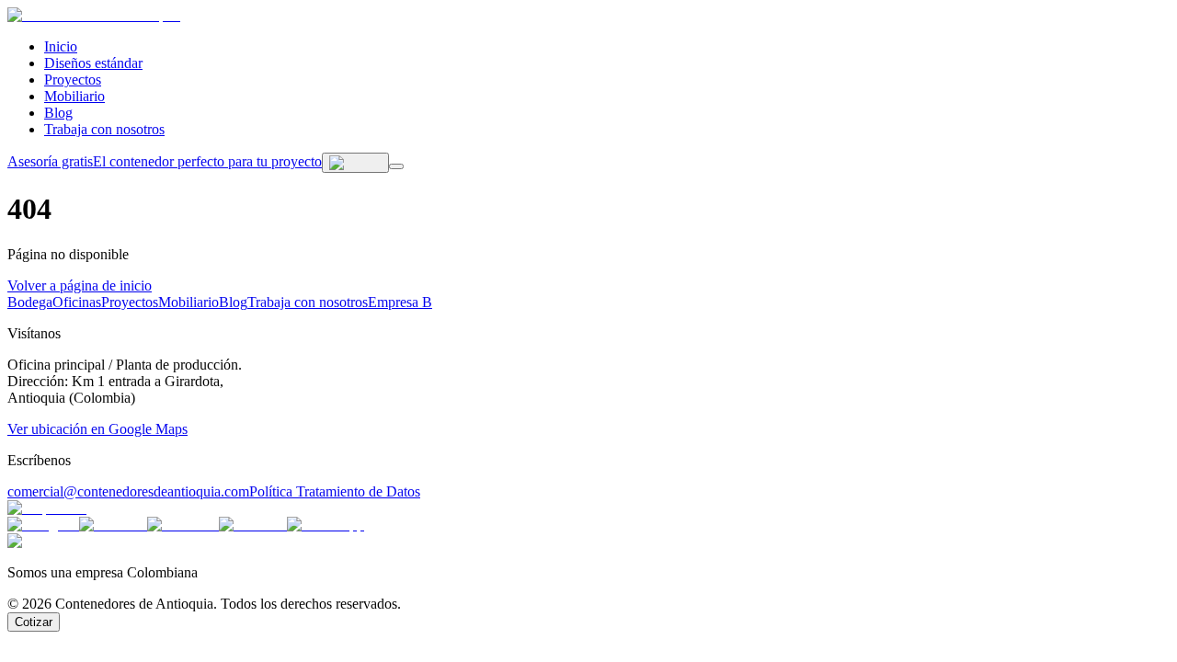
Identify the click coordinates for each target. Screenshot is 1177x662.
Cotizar (33, 622)
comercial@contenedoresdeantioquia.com (128, 491)
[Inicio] (93, 15)
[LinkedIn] (113, 524)
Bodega (29, 302)
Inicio (60, 46)
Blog (58, 112)
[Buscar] (355, 163)
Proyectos (72, 79)
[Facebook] (183, 524)
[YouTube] (253, 524)
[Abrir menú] (396, 166)
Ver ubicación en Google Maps (97, 429)
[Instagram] (43, 524)
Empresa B (400, 302)
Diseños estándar (93, 63)
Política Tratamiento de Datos (334, 491)
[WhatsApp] (325, 524)
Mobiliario (74, 96)
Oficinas (76, 302)
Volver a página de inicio (79, 285)
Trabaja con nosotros (104, 129)
